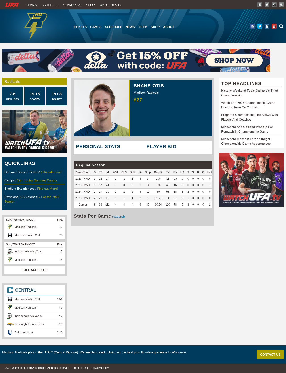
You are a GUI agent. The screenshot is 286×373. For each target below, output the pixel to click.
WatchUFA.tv (111, 5)
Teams (31, 5)
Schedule (50, 5)
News (130, 27)
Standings (72, 5)
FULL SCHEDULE (35, 270)
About (168, 27)
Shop (90, 5)
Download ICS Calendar (21, 197)
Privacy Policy (100, 367)
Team (142, 27)
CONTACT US (270, 354)
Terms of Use (81, 367)
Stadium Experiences (19, 188)
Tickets (80, 27)
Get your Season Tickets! (22, 172)
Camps (95, 27)
